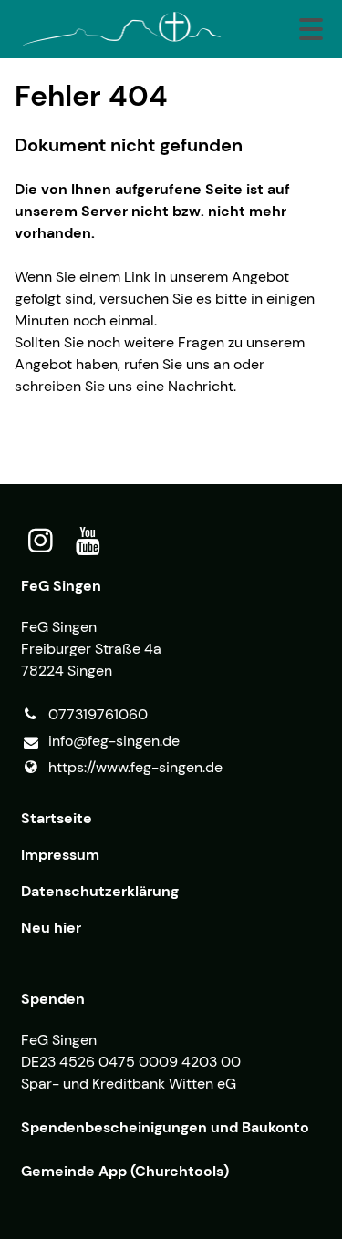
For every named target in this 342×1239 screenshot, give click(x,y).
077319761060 (98, 714)
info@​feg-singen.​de (114, 740)
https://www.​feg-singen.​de (135, 767)
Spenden (53, 998)
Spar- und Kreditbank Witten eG (128, 1083)
